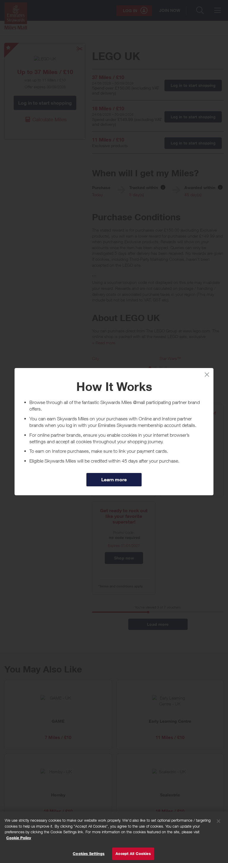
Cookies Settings (88, 853)
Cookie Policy (18, 837)
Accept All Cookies (133, 853)
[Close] (218, 821)
